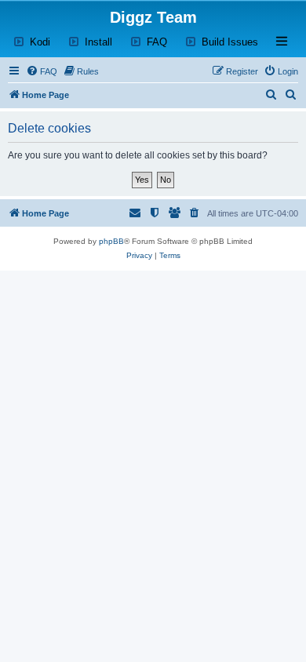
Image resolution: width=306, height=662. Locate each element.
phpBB (111, 241)
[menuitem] (41, 71)
